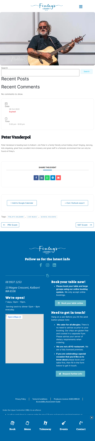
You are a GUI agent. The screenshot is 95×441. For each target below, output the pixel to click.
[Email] (58, 177)
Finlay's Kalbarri (16, 217)
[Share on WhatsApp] (47, 177)
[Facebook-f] (41, 265)
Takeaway (45, 429)
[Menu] (27, 423)
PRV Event (12, 225)
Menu (27, 429)
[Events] (64, 423)
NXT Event (82, 225)
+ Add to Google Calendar (22, 203)
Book (12, 429)
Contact (81, 429)
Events (64, 429)
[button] (92, 418)
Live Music (32, 217)
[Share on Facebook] (36, 177)
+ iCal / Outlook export (74, 203)
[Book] (12, 423)
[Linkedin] (41, 177)
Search (4, 68)
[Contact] (81, 423)
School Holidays (48, 217)
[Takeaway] (45, 423)
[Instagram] (47, 265)
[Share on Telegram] (52, 177)
